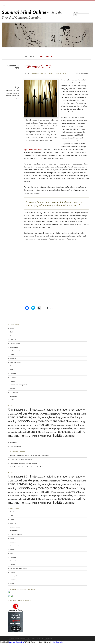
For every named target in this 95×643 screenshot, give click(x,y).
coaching (13, 339)
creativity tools (12, 414)
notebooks (75, 425)
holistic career (80, 414)
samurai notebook (16, 432)
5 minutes (9, 90)
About (5, 5)
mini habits (13, 373)
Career (12, 336)
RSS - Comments (15, 446)
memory (33, 421)
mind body (12, 425)
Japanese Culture (15, 362)
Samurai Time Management (18, 385)
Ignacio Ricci (48, 639)
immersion (13, 358)
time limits (74, 432)
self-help (45, 432)
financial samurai (52, 414)
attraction (41, 410)
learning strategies (42, 417)
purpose (59, 428)
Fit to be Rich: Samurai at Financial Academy (23, 463)
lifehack (14, 95)
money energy (31, 425)
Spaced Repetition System (33, 149)
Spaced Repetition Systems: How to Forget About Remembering (29, 455)
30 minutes (31, 409)
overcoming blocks (24, 428)
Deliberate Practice (46, 73)
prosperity (49, 428)
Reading (64, 73)
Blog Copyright (57, 642)
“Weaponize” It (38, 66)
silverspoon (54, 432)
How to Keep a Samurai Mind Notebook (22, 459)
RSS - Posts (14, 442)
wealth (29, 436)
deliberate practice (31, 413)
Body (11, 332)
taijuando (34, 73)
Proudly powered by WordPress (19, 639)
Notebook (57, 73)
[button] (40, 98)
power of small (38, 429)
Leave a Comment (83, 73)
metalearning (76, 421)
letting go (58, 417)
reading (68, 428)
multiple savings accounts (61, 425)
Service (12, 388)
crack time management (58, 409)
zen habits (55, 435)
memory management (53, 421)
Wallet (12, 400)
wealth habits (39, 435)
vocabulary (13, 396)
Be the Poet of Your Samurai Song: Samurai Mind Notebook (28, 467)
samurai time (33, 431)
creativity (79, 409)
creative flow (14, 347)
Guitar (12, 354)
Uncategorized (14, 392)
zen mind (69, 435)
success (63, 431)
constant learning (15, 343)
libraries (12, 366)
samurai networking (79, 428)
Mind (11, 369)
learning (27, 417)
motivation (46, 425)
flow (63, 413)
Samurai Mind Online (24, 12)
